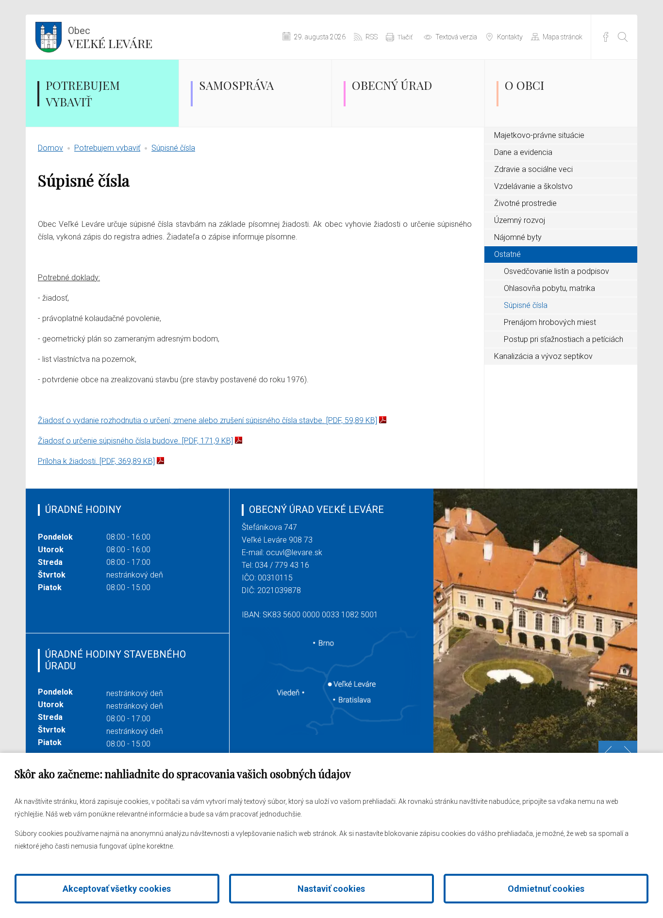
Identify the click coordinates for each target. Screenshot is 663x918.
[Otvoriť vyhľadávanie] (623, 37)
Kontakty (510, 37)
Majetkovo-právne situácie (539, 135)
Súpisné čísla (173, 148)
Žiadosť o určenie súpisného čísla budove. (135, 440)
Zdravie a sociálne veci (533, 169)
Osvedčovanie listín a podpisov (556, 271)
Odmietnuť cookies (546, 889)
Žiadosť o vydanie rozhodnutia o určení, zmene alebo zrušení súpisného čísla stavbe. (207, 420)
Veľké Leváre (110, 38)
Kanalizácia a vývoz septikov (543, 356)
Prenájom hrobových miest (550, 322)
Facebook (606, 37)
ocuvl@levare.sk (294, 552)
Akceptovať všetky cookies (117, 889)
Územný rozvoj (519, 220)
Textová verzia (456, 37)
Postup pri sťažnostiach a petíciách (563, 339)
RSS (371, 37)
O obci (524, 85)
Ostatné (507, 254)
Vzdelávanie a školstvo (533, 186)
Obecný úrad (392, 85)
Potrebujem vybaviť (83, 93)
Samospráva (236, 85)
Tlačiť (405, 37)
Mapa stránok (562, 37)
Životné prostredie (525, 203)
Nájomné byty (518, 237)
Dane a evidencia (523, 152)
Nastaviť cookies (331, 889)
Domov (50, 148)
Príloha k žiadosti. (96, 461)
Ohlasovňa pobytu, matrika (549, 288)
